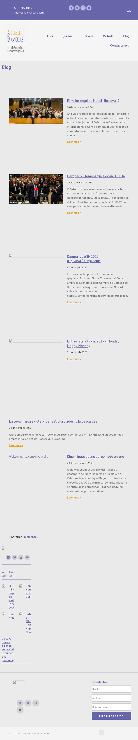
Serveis (87, 36)
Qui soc (68, 36)
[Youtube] (88, 7)
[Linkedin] (71, 7)
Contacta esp (120, 45)
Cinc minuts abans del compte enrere (95, 456)
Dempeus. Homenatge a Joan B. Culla (96, 176)
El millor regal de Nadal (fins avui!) (93, 100)
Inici (50, 36)
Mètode (108, 36)
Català (129, 11)
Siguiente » (31, 536)
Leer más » (74, 141)
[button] (101, 732)
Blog (126, 36)
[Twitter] (77, 7)
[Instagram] (83, 7)
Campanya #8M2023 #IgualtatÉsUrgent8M (84, 258)
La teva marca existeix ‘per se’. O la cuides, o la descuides (53, 421)
